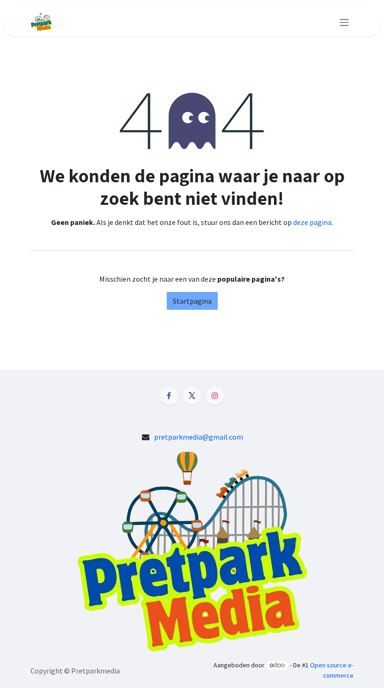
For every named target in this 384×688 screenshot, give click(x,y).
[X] (192, 395)
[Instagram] (215, 395)
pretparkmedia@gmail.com (198, 436)
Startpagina (192, 301)
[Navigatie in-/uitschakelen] (344, 22)
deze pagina (312, 222)
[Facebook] (169, 395)
